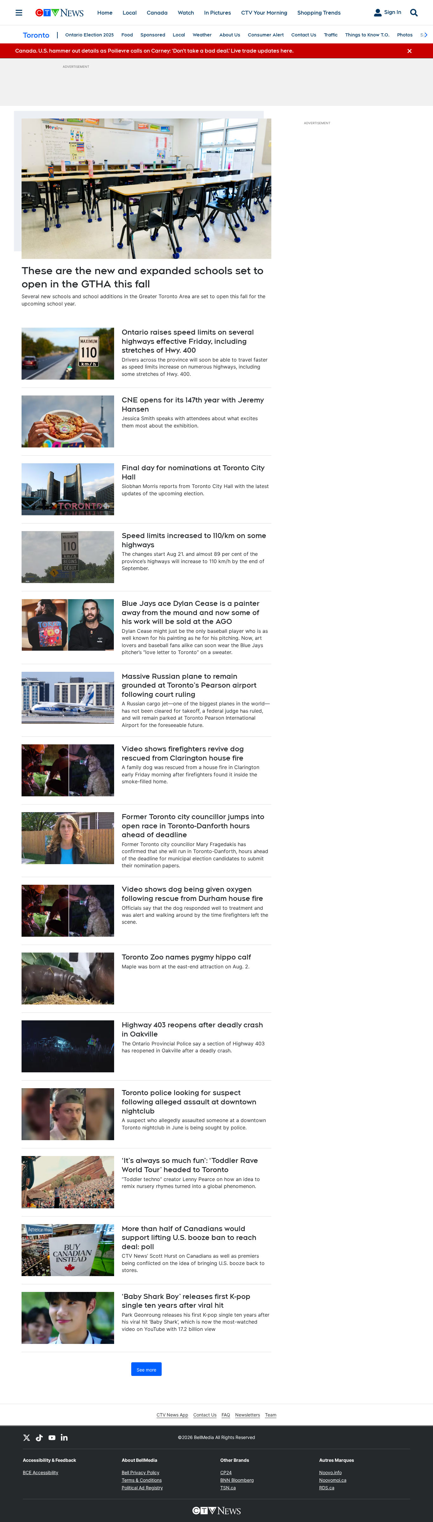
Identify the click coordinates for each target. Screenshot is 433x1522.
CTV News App (172, 1414)
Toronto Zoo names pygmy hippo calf (186, 957)
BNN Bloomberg (237, 1480)
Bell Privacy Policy (140, 1472)
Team (270, 1414)
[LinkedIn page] (64, 1437)
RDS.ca (326, 1487)
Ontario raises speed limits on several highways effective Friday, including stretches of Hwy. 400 (188, 341)
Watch (186, 13)
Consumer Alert (266, 34)
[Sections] (19, 12)
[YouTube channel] (52, 1437)
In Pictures (217, 13)
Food (127, 34)
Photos (405, 34)
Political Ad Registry (142, 1487)
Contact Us (303, 34)
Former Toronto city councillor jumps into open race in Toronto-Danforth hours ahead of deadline (193, 825)
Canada (157, 13)
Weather (202, 34)
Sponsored (152, 34)
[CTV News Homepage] (59, 12)
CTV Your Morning (264, 13)
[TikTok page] (39, 1437)
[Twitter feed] (26, 1437)
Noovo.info (330, 1472)
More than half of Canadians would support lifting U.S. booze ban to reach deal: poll (189, 1237)
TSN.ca (228, 1487)
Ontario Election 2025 (89, 34)
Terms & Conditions (142, 1480)
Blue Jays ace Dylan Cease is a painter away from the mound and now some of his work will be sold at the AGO (191, 612)
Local (130, 13)
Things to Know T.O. (367, 34)
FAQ (226, 1414)
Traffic (331, 34)
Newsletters (247, 1414)
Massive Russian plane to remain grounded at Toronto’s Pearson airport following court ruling (189, 685)
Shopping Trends (319, 13)
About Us (229, 34)
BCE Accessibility (40, 1472)
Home (105, 13)
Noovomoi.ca (332, 1480)
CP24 (226, 1472)
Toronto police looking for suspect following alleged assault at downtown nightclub (189, 1102)
